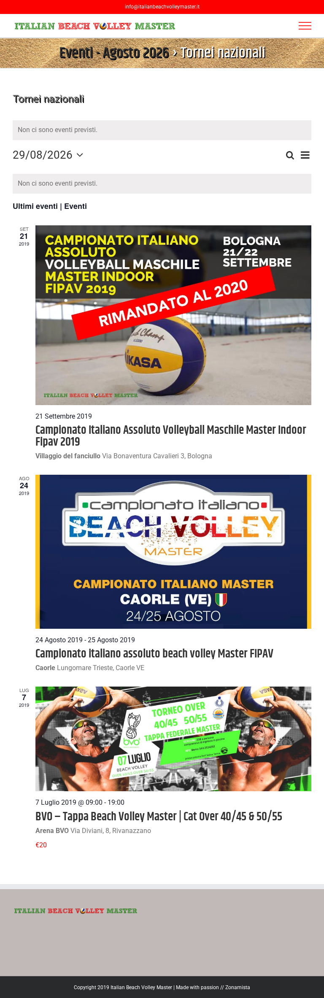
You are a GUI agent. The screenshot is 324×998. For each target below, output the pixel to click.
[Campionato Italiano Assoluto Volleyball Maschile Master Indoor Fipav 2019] (173, 315)
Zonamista (237, 987)
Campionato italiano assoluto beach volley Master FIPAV (154, 654)
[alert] (162, 183)
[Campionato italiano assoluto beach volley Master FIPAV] (173, 552)
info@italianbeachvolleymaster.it (162, 7)
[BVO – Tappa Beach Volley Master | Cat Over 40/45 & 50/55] (173, 739)
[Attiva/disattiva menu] (305, 26)
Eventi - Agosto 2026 (114, 53)
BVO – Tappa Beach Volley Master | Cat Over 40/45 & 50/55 (158, 817)
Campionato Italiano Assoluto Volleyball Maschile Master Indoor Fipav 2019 (170, 436)
